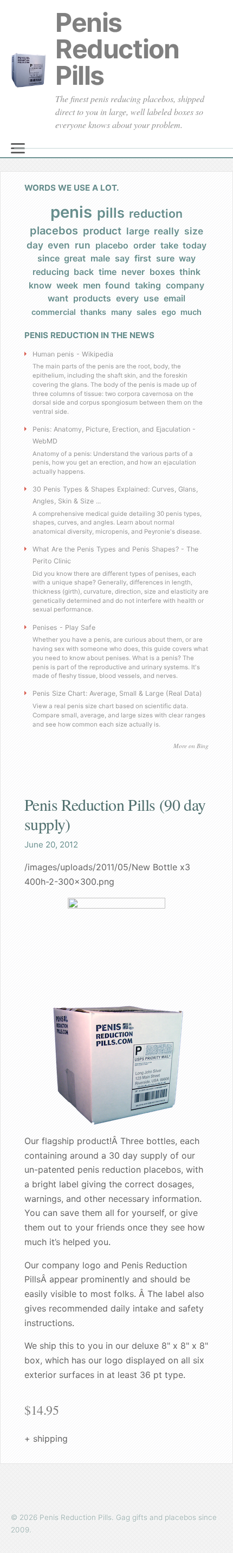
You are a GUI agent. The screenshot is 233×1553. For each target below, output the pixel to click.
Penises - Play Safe (64, 627)
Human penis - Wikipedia (73, 354)
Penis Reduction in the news (89, 335)
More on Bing (191, 746)
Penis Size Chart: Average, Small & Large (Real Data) (117, 693)
